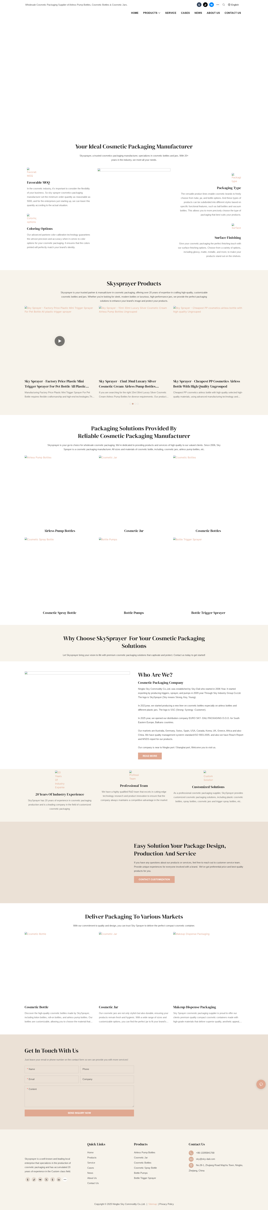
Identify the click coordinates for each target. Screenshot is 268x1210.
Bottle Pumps (134, 612)
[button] (130, 403)
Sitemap (152, 1204)
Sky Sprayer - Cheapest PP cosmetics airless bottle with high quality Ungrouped (206, 384)
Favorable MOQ (38, 182)
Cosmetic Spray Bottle (59, 612)
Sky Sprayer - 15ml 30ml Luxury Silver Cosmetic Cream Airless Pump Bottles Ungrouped (127, 384)
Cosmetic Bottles (208, 530)
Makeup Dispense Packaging (194, 1007)
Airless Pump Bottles (59, 530)
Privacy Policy (166, 1204)
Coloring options (40, 228)
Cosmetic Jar (134, 530)
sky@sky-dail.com (205, 1159)
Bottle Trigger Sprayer (208, 612)
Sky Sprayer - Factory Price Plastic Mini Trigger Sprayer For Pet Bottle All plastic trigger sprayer (55, 384)
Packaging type (229, 187)
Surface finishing (228, 237)
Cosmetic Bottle (36, 1007)
